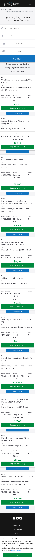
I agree (17, 555)
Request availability (17, 108)
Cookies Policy (17, 529)
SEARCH (17, 59)
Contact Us (17, 533)
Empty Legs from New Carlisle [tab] (17, 68)
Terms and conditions (17, 522)
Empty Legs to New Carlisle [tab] (17, 64)
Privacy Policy (17, 526)
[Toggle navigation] (29, 3)
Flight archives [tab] (17, 71)
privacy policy (16, 550)
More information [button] (17, 113)
